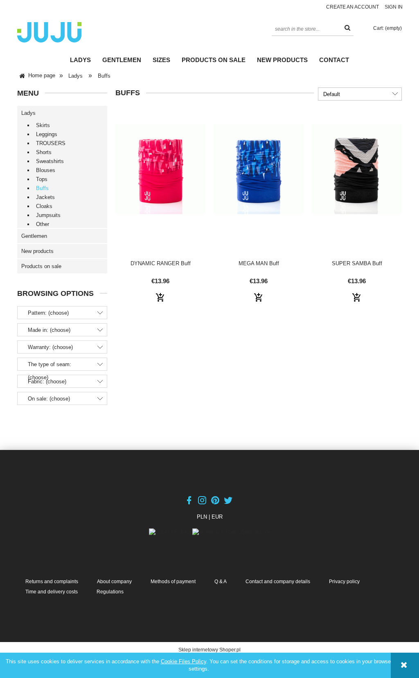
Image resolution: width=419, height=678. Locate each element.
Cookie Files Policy (183, 661)
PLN (202, 517)
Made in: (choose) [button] (49, 330)
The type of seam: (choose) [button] (49, 370)
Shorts (44, 152)
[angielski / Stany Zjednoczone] (231, 531)
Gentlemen (34, 236)
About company (114, 581)
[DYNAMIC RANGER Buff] (160, 183)
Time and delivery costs (51, 592)
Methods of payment (173, 581)
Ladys (28, 113)
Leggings (46, 134)
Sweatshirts (50, 161)
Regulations (110, 592)
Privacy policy (344, 581)
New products (37, 251)
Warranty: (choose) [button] (50, 347)
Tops (41, 179)
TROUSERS (50, 143)
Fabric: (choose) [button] (47, 381)
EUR (217, 517)
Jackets (45, 197)
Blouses (45, 170)
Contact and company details (278, 581)
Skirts (43, 125)
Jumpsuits (48, 215)
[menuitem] (80, 60)
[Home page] (49, 31)
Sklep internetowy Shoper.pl (209, 650)
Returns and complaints (51, 581)
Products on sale (41, 266)
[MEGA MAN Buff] (259, 183)
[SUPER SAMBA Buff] (357, 183)
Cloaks (44, 206)
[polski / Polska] (170, 531)
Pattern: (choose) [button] (48, 313)
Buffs (42, 188)
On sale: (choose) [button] (49, 399)
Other (42, 224)
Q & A (220, 581)
